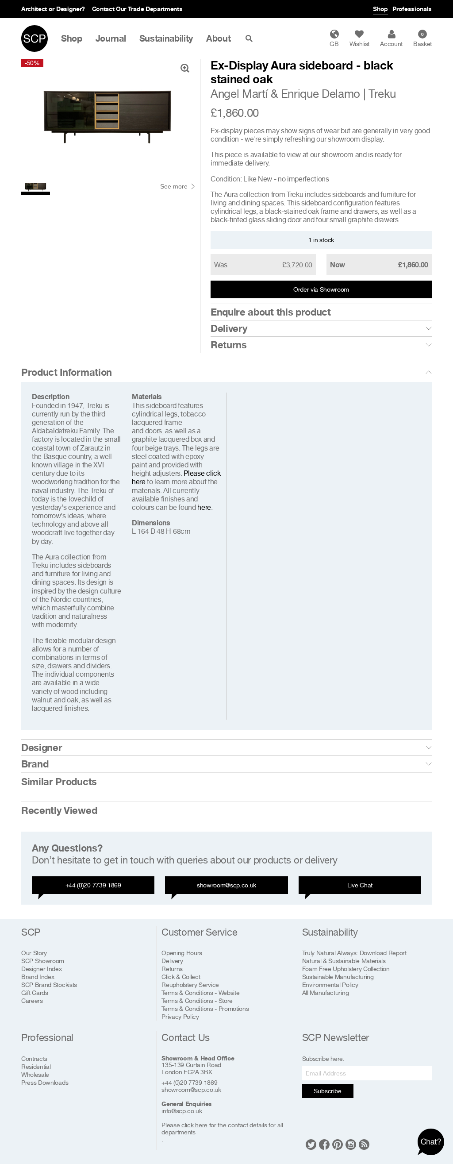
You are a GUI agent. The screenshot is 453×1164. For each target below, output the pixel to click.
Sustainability (166, 38)
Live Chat (359, 885)
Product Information (66, 372)
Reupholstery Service (190, 984)
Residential (35, 1066)
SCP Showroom (42, 960)
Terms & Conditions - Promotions (205, 1008)
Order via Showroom (321, 289)
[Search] (251, 38)
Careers (32, 1000)
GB (334, 43)
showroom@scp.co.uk (226, 885)
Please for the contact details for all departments (222, 1129)
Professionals (412, 8)
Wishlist (359, 43)
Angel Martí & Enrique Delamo (285, 93)
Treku (382, 93)
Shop (380, 8)
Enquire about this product (271, 312)
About (218, 38)
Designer (41, 747)
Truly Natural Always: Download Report (354, 952)
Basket (422, 39)
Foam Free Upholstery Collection (346, 968)
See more (174, 186)
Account (391, 43)
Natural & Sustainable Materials (344, 960)
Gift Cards (34, 992)
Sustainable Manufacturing (338, 976)
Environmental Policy (330, 984)
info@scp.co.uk (181, 1110)
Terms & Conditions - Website (200, 992)
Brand (34, 764)
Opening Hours (181, 952)
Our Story (34, 952)
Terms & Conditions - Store (197, 1000)
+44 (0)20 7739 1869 (93, 885)
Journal (111, 38)
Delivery (229, 328)
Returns (229, 345)
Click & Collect (180, 976)
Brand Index (37, 976)
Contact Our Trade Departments (137, 8)
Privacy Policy (180, 1016)
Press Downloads (44, 1082)
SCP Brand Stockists (49, 984)
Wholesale (35, 1074)
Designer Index (41, 968)
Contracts (34, 1058)
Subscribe (328, 1091)
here (204, 507)
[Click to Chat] (431, 1142)
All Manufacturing (325, 992)
